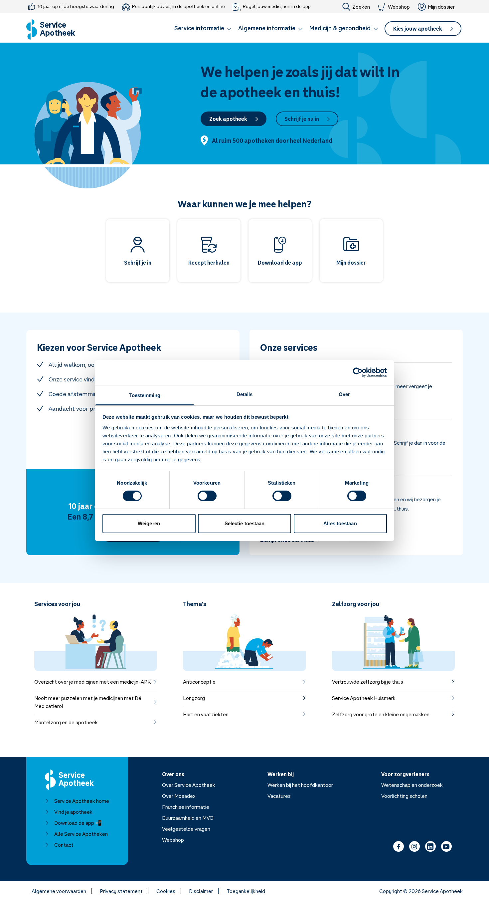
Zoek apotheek (228, 118)
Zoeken (361, 6)
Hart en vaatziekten (206, 714)
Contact (64, 844)
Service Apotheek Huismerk (364, 698)
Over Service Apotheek (188, 784)
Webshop (399, 6)
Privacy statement (121, 891)
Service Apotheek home (81, 800)
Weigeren (149, 523)
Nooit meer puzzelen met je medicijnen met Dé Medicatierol (87, 702)
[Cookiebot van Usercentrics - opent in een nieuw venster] (358, 372)
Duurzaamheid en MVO (188, 817)
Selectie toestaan (245, 523)
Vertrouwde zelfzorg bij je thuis (367, 681)
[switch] (207, 496)
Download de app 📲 (78, 822)
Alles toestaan (340, 523)
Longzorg (194, 698)
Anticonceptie (199, 681)
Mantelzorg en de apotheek (66, 722)
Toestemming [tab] (144, 395)
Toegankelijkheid (246, 891)
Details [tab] (245, 394)
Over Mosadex (179, 795)
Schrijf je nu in (301, 118)
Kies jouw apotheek (417, 28)
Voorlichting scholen (404, 795)
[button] (203, 29)
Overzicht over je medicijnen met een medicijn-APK (92, 681)
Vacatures (279, 795)
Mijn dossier (441, 6)
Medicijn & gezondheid (340, 28)
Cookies (165, 891)
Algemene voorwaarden (59, 891)
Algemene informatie (266, 28)
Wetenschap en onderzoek (412, 784)
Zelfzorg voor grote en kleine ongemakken (380, 714)
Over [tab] (344, 394)
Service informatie (199, 28)
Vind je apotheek (73, 811)
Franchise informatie (185, 806)
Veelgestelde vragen (186, 828)
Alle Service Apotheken (81, 833)
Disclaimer (201, 891)
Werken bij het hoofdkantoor (300, 784)
